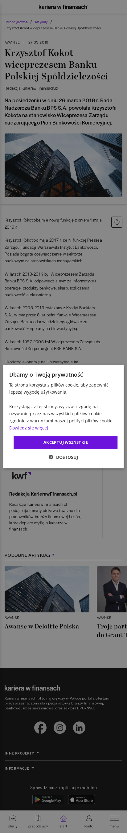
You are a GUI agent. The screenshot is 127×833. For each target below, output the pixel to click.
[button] (63, 456)
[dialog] (63, 416)
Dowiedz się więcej (28, 428)
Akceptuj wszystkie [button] (65, 442)
